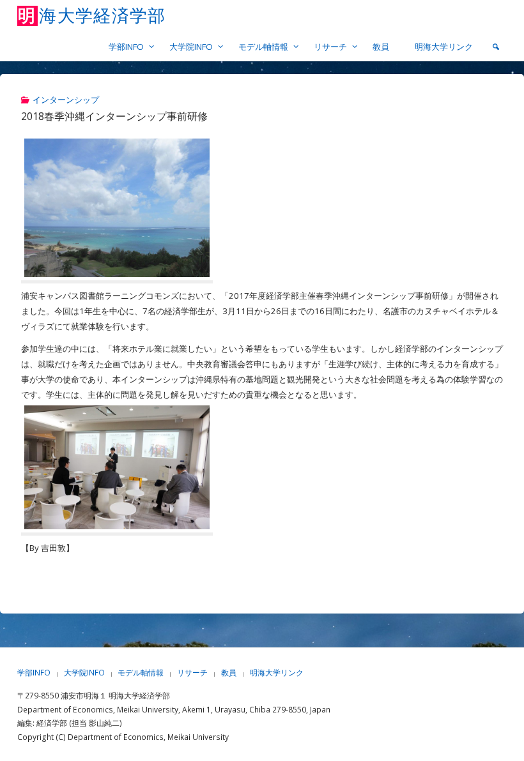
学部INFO (33, 672)
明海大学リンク (277, 672)
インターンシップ (66, 99)
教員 (228, 672)
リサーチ (192, 672)
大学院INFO (84, 672)
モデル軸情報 (141, 672)
